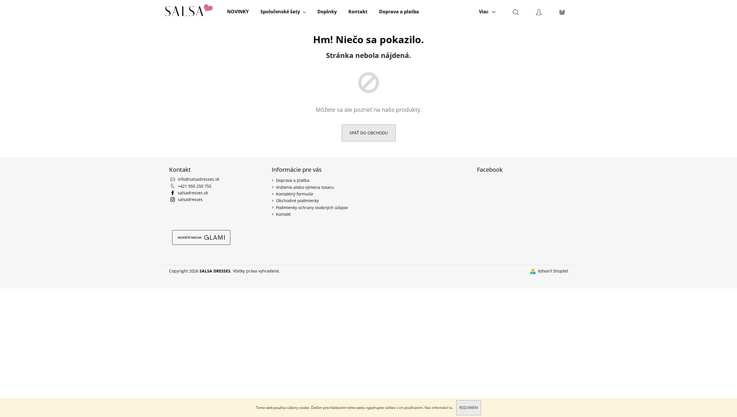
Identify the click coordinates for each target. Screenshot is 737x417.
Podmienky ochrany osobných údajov (312, 207)
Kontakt (283, 214)
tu (450, 407)
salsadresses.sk (193, 192)
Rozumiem (468, 407)
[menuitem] (238, 11)
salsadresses (190, 199)
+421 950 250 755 (194, 186)
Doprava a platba (292, 180)
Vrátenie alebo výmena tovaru (305, 187)
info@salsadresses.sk (198, 179)
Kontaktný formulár (295, 194)
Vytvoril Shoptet (553, 271)
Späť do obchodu (369, 133)
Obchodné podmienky (297, 200)
